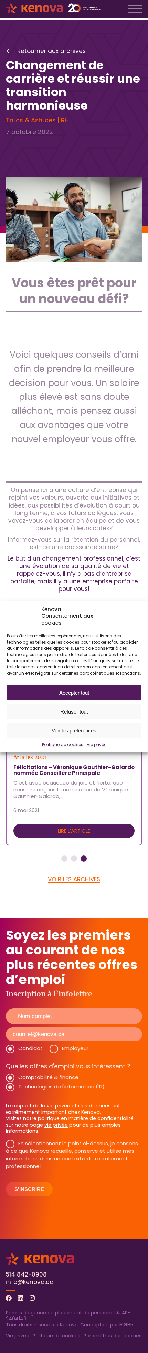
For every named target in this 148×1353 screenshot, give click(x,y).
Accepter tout (74, 692)
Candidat (30, 1048)
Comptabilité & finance (48, 1077)
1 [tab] (64, 858)
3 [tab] (84, 858)
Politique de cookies (62, 744)
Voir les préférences (74, 730)
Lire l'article (74, 830)
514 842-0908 (26, 1274)
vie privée (56, 1124)
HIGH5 (126, 1324)
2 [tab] (74, 858)
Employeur (75, 1048)
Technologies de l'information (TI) (61, 1086)
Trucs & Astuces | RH (37, 120)
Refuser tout (74, 711)
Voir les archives (74, 879)
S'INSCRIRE (29, 1189)
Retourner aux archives (51, 51)
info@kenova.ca (30, 1282)
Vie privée (96, 744)
